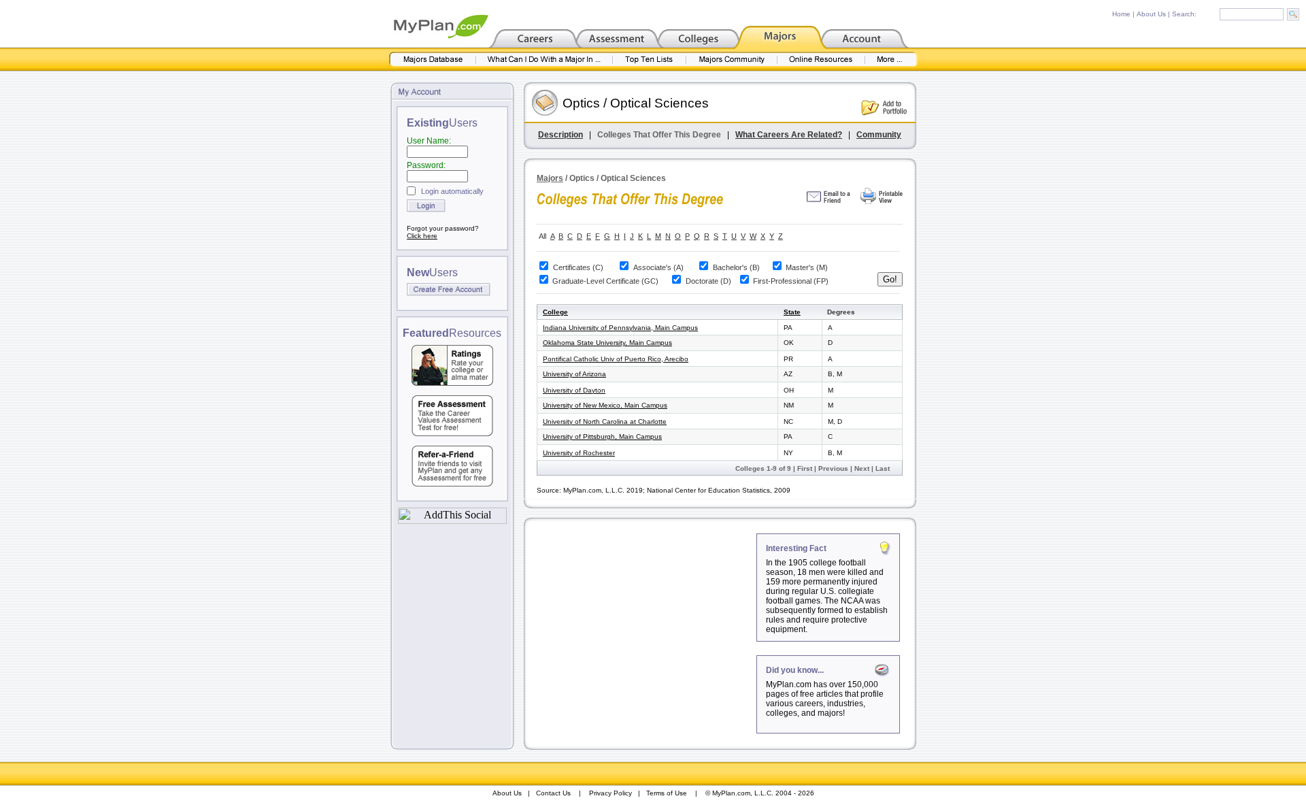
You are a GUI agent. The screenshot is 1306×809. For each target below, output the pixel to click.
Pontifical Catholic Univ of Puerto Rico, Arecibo (615, 359)
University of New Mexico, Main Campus (605, 405)
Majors (550, 178)
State (792, 312)
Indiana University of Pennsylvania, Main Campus (620, 327)
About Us (1151, 14)
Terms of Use (666, 793)
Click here (422, 236)
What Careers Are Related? (788, 134)
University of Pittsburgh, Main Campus (602, 436)
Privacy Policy (610, 793)
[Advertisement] (641, 618)
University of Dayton (574, 390)
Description (560, 134)
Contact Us (553, 793)
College (555, 312)
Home (1121, 14)
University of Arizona (574, 374)
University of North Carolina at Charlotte (605, 421)
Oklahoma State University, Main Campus (607, 342)
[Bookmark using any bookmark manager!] (452, 520)
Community (878, 134)
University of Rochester (579, 453)
